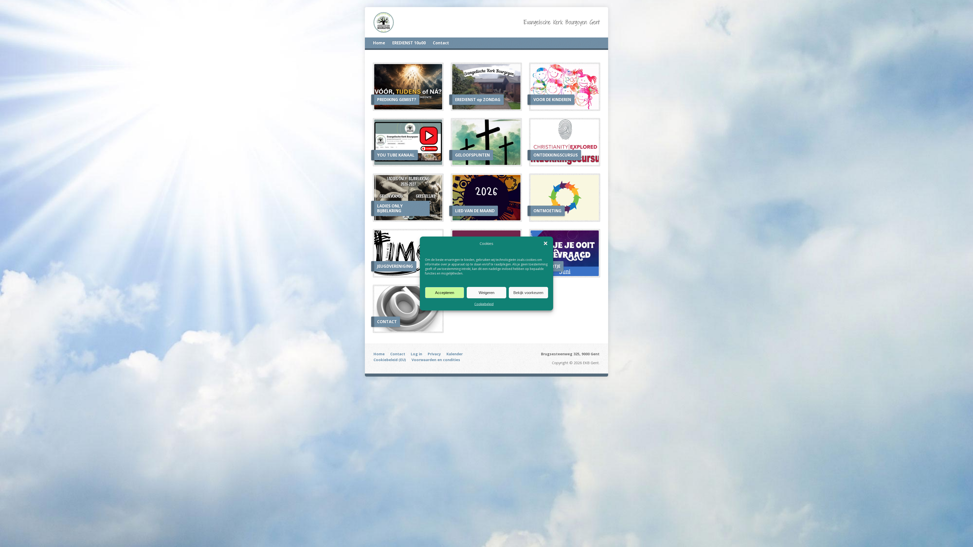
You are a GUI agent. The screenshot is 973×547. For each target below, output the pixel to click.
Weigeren (486, 292)
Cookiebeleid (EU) (389, 359)
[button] (545, 243)
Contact (441, 43)
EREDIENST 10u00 (409, 43)
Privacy (434, 353)
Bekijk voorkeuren (528, 292)
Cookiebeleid (484, 304)
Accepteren (444, 292)
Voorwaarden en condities (435, 359)
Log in (416, 353)
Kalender (454, 353)
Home (379, 43)
